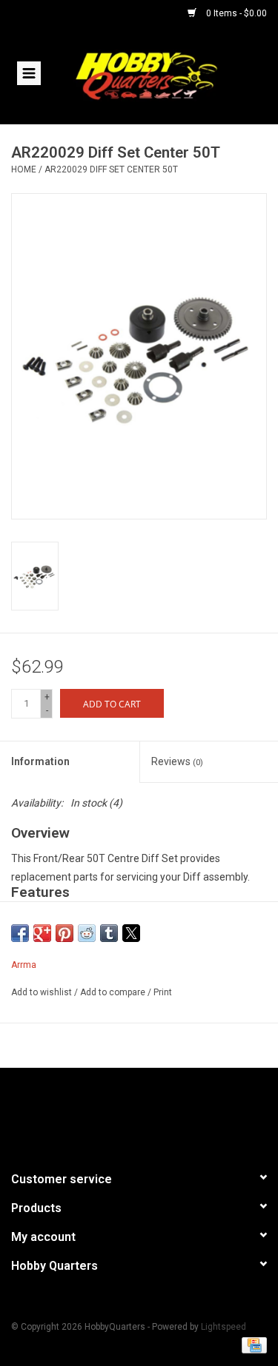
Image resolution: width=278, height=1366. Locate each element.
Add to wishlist (42, 992)
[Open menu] (29, 72)
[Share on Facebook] (20, 933)
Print (162, 992)
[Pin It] (64, 933)
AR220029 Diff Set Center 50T (111, 169)
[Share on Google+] (42, 933)
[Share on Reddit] (87, 933)
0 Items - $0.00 (235, 13)
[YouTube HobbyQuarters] (139, 1113)
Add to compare (114, 992)
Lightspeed (223, 1327)
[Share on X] (131, 933)
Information (40, 761)
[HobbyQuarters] (168, 75)
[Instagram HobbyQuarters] (165, 1113)
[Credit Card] (251, 1345)
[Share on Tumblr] (109, 933)
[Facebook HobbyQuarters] (113, 1113)
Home (23, 169)
